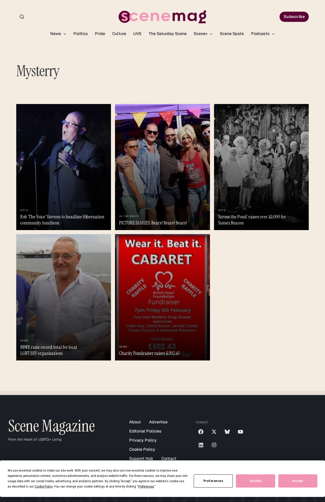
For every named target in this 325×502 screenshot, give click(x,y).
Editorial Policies (145, 431)
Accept (297, 481)
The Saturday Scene (168, 33)
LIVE (137, 33)
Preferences (213, 481)
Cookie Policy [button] (44, 486)
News (56, 33)
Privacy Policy (143, 440)
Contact (168, 458)
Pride (100, 33)
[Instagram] (214, 445)
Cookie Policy (142, 449)
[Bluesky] (227, 432)
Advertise (158, 422)
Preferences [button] (146, 486)
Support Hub (141, 458)
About (135, 422)
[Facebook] (201, 432)
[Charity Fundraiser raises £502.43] (162, 297)
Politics (80, 33)
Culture (119, 33)
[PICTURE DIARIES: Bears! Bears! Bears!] (162, 167)
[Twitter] (214, 432)
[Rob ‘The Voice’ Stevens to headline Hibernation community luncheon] (63, 167)
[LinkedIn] (201, 445)
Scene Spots (232, 33)
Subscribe (294, 16)
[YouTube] (240, 432)
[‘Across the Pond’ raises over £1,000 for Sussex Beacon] (261, 167)
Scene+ (201, 33)
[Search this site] (21, 16)
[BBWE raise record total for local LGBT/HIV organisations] (63, 297)
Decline (256, 481)
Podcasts (261, 33)
